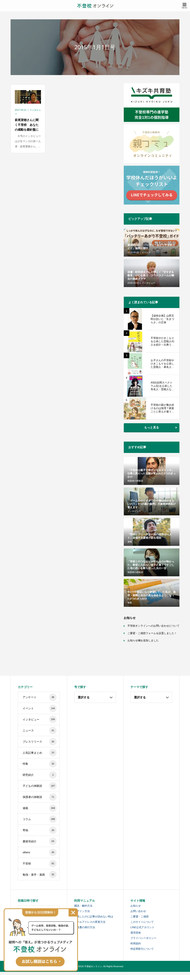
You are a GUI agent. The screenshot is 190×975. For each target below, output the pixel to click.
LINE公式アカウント (142, 927)
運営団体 (135, 932)
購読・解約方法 (83, 905)
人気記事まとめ (38, 752)
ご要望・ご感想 (139, 916)
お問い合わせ (138, 911)
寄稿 (38, 830)
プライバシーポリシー (143, 938)
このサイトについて (142, 921)
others (38, 852)
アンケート (38, 697)
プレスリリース (38, 741)
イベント (39, 708)
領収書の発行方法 (84, 927)
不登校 (38, 863)
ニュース (38, 730)
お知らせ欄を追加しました (143, 640)
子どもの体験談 (39, 785)
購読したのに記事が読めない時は (93, 916)
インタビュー (39, 719)
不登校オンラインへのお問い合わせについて (153, 625)
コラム (39, 819)
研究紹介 (38, 774)
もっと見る (151, 427)
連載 (39, 808)
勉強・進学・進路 (38, 874)
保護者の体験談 (38, 797)
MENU (184, 8)
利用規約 (135, 943)
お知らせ (135, 905)
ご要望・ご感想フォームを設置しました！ (152, 633)
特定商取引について (142, 948)
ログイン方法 (82, 911)
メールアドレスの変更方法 (89, 921)
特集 (38, 763)
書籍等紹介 (38, 841)
